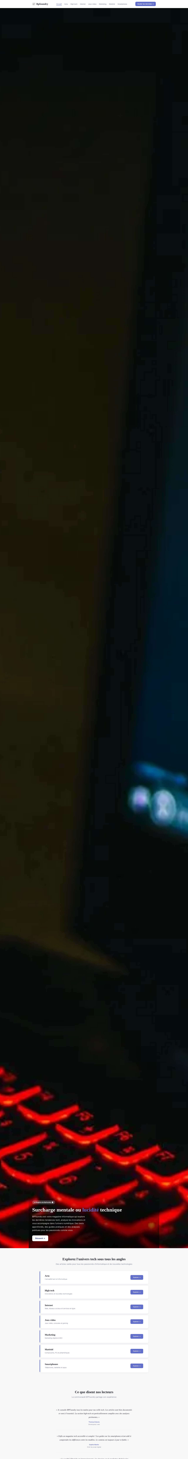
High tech (73, 4)
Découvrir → (40, 1238)
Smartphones (122, 4)
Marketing (102, 4)
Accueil (59, 4)
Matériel (112, 4)
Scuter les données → (145, 4)
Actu (66, 4)
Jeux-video (92, 4)
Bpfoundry (40, 4)
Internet (83, 4)
